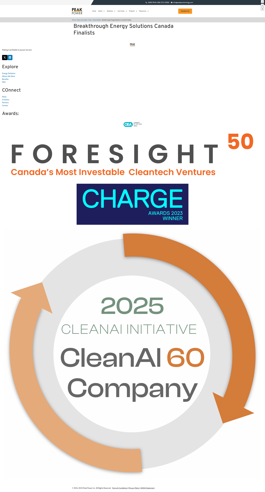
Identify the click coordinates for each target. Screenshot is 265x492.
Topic (90, 20)
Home (94, 11)
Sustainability (97, 20)
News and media (82, 20)
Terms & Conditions (119, 488)
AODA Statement (148, 488)
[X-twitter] (4, 57)
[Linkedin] (9, 57)
